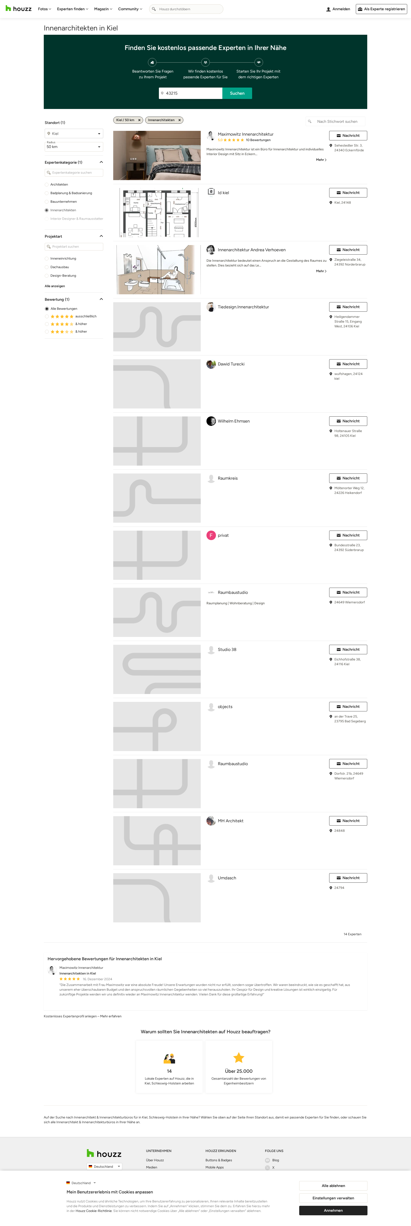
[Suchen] (154, 9)
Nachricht (351, 135)
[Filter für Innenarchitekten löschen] (179, 120)
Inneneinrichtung (63, 258)
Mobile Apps (215, 1167)
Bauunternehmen (63, 202)
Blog (275, 1160)
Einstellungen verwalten (333, 1198)
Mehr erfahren (111, 1016)
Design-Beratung (63, 276)
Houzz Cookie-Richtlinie (94, 1211)
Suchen (237, 93)
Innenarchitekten (63, 210)
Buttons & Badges (219, 1160)
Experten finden (71, 9)
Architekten (59, 184)
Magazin (101, 9)
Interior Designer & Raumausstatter (76, 219)
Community (128, 9)
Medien (151, 1167)
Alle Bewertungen (64, 309)
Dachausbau (59, 267)
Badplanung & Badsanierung (71, 193)
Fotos (43, 9)
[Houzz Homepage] (18, 8)
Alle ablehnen (333, 1185)
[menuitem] (44, 9)
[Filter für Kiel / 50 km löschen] (139, 120)
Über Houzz (155, 1160)
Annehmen (333, 1210)
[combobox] (186, 9)
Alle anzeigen (55, 286)
